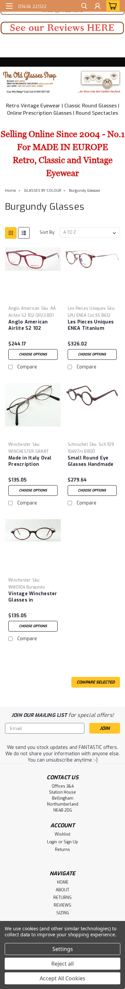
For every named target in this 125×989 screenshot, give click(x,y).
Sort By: (47, 232)
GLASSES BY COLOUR (42, 190)
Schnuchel (78, 444)
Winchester (19, 444)
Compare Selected (96, 682)
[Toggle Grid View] (11, 233)
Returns (62, 849)
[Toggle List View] (24, 233)
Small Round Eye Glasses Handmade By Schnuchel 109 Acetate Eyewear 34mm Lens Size (91, 461)
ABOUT (62, 890)
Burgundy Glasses (84, 190)
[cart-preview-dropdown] (111, 5)
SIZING (62, 913)
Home (10, 190)
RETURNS (62, 897)
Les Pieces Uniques (87, 308)
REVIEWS (62, 905)
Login (52, 842)
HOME (62, 882)
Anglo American (24, 308)
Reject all (62, 963)
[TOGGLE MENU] (9, 6)
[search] (84, 7)
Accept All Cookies (62, 978)
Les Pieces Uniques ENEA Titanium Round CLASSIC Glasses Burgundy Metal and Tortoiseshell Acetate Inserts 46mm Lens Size (91, 325)
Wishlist (62, 834)
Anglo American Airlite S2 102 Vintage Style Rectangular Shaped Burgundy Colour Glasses (30, 325)
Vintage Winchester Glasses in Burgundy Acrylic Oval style (32, 597)
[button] (62, 28)
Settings (62, 949)
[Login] (97, 7)
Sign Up (71, 842)
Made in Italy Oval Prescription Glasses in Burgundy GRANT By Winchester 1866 (32, 461)
